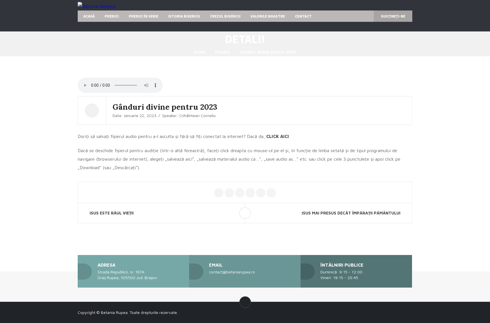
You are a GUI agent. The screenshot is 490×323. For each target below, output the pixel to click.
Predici (222, 52)
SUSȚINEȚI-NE (393, 16)
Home (199, 52)
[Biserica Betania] (96, 5)
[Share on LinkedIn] (260, 193)
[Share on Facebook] (229, 193)
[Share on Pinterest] (250, 193)
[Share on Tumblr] (271, 193)
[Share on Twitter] (218, 193)
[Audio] (92, 110)
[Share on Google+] (239, 193)
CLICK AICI (277, 136)
